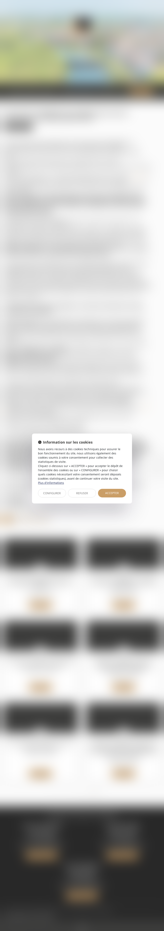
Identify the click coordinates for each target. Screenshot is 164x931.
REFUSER (82, 493)
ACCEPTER (112, 493)
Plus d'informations (51, 483)
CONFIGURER (52, 493)
